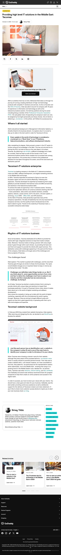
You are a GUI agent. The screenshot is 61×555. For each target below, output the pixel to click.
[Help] (51, 2)
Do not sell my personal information (30, 541)
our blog (26, 391)
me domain (19, 119)
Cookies (37, 539)
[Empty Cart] (57, 2)
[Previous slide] (51, 458)
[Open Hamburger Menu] (3, 2)
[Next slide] (57, 458)
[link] (10, 59)
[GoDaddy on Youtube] (17, 534)
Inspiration (6, 11)
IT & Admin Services (51, 417)
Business (29, 468)
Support (3, 502)
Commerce (50, 468)
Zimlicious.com (32, 418)
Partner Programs (5, 510)
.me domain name (46, 358)
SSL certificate (48, 370)
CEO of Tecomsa (15, 107)
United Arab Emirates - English (9, 529)
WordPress (47, 314)
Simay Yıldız (27, 21)
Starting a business (52, 425)
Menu (3, 6)
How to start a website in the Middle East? (11, 476)
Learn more (10, 482)
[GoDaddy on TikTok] (10, 534)
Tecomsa (10, 171)
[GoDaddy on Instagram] (6, 534)
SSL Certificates (51, 421)
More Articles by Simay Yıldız (12, 427)
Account (3, 514)
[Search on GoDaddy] (57, 6)
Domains (48, 409)
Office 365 (26, 195)
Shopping (3, 518)
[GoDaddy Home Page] (7, 523)
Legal (23, 539)
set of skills (27, 151)
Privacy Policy (30, 539)
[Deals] (47, 2)
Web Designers (50, 429)
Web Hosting (50, 433)
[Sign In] (54, 2)
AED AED (55, 529)
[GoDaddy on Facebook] (2, 534)
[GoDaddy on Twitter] (13, 534)
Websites (9, 468)
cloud (16, 195)
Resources (4, 506)
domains (27, 370)
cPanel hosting (35, 370)
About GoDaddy (5, 498)
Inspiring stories (51, 413)
